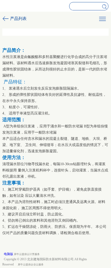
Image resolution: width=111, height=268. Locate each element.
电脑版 (8, 254)
